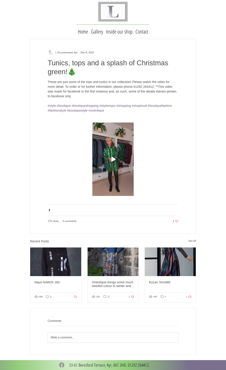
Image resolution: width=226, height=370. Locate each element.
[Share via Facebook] (49, 210)
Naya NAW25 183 (47, 282)
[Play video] (113, 159)
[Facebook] (61, 365)
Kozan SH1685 (159, 282)
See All (192, 240)
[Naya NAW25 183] (55, 261)
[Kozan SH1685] (170, 261)
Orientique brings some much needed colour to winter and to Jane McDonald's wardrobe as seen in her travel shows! (113, 284)
